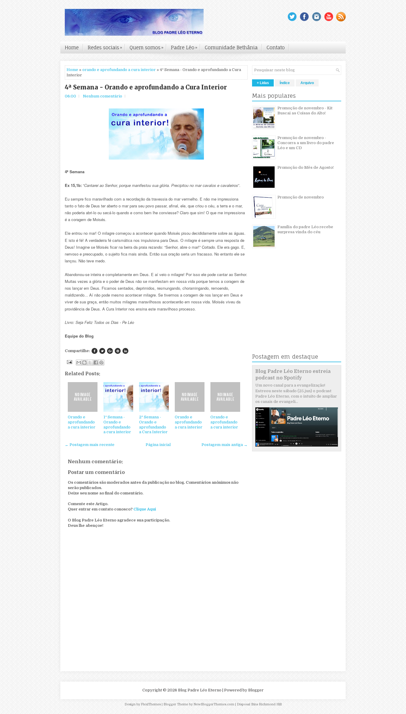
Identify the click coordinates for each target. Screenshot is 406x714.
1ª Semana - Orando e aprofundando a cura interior (117, 424)
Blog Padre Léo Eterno (199, 690)
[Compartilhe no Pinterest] (118, 351)
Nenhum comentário (102, 96)
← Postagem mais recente (89, 444)
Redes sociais (105, 48)
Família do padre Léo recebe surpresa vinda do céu (305, 229)
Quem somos (146, 48)
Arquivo (307, 83)
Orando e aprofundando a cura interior (81, 422)
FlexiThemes (151, 704)
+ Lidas (263, 83)
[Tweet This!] (102, 351)
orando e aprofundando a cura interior (119, 69)
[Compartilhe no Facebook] (94, 351)
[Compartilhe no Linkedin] (125, 351)
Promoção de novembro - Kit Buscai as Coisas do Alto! (305, 110)
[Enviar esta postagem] (69, 362)
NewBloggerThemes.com (213, 704)
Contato (276, 48)
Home (72, 48)
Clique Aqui (144, 509)
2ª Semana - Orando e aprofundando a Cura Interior (153, 424)
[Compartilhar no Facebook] (96, 362)
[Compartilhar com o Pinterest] (101, 362)
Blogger (256, 690)
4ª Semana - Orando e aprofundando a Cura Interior (146, 87)
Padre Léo (184, 48)
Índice (285, 83)
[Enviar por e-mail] (79, 362)
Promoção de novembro (300, 197)
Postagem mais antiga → (225, 444)
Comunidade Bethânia (231, 48)
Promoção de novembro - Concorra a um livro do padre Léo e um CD (305, 142)
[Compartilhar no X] (90, 362)
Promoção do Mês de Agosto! (305, 167)
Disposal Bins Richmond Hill (259, 704)
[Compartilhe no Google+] (110, 351)
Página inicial (158, 444)
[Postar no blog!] (84, 362)
